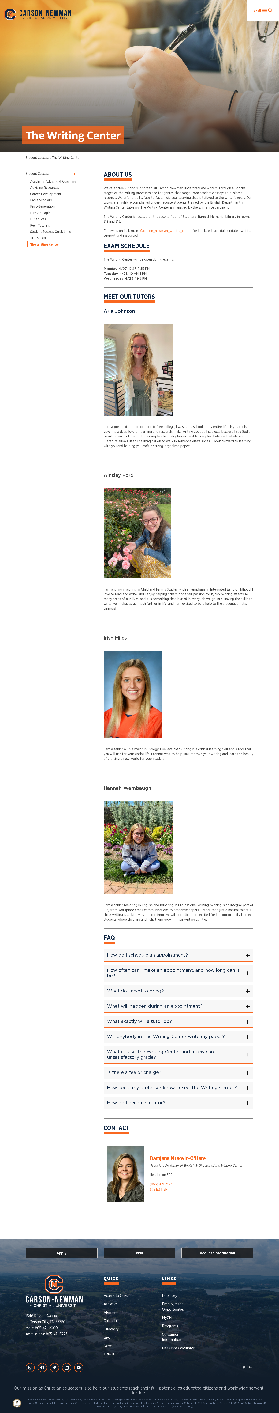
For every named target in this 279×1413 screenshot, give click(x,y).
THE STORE (38, 238)
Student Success (37, 158)
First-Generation (42, 206)
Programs (170, 1326)
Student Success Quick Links (51, 232)
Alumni (109, 1312)
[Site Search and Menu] (263, 10)
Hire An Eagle (40, 213)
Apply (62, 1253)
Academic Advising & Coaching (53, 181)
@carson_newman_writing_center (166, 231)
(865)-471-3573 (161, 1184)
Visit (139, 1253)
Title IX (109, 1354)
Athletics (111, 1304)
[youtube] (78, 1367)
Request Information (217, 1253)
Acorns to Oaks (116, 1296)
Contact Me (158, 1189)
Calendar (111, 1321)
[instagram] (30, 1367)
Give (107, 1337)
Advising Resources (44, 188)
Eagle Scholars (41, 200)
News (108, 1346)
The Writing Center (66, 158)
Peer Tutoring (40, 225)
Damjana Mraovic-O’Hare (178, 1158)
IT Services (38, 219)
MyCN (167, 1318)
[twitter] (54, 1367)
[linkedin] (66, 1367)
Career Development (45, 194)
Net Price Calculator (178, 1348)
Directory (111, 1329)
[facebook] (42, 1367)
